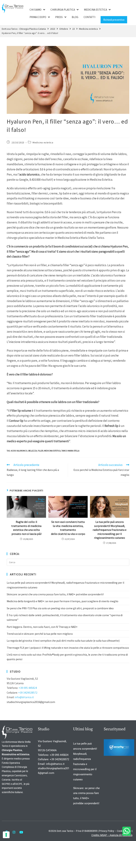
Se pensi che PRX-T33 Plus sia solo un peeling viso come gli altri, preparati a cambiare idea (60, 608)
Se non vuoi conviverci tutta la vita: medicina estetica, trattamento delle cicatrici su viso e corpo (68, 527)
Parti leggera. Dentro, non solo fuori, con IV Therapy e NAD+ (42, 627)
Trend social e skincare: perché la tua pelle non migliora (40, 633)
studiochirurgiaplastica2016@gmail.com (31, 702)
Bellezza (32, 450)
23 (73, 28)
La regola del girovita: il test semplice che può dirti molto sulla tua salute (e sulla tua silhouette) (63, 640)
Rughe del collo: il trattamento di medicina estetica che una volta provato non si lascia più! (26, 527)
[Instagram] (14, 832)
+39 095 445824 (28, 688)
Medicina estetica (88, 28)
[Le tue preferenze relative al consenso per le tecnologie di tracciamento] (6, 834)
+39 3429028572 (27, 692)
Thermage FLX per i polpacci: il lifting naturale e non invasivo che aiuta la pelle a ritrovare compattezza (68, 647)
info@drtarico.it (24, 697)
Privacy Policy (106, 831)
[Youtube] (21, 832)
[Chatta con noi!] (126, 831)
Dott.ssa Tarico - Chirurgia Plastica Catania (24, 28)
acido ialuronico (19, 450)
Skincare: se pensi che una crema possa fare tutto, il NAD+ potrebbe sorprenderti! (55, 594)
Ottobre (63, 28)
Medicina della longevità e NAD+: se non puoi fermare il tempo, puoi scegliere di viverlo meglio (62, 601)
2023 (52, 28)
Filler (40, 450)
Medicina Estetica (52, 450)
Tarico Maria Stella (70, 450)
